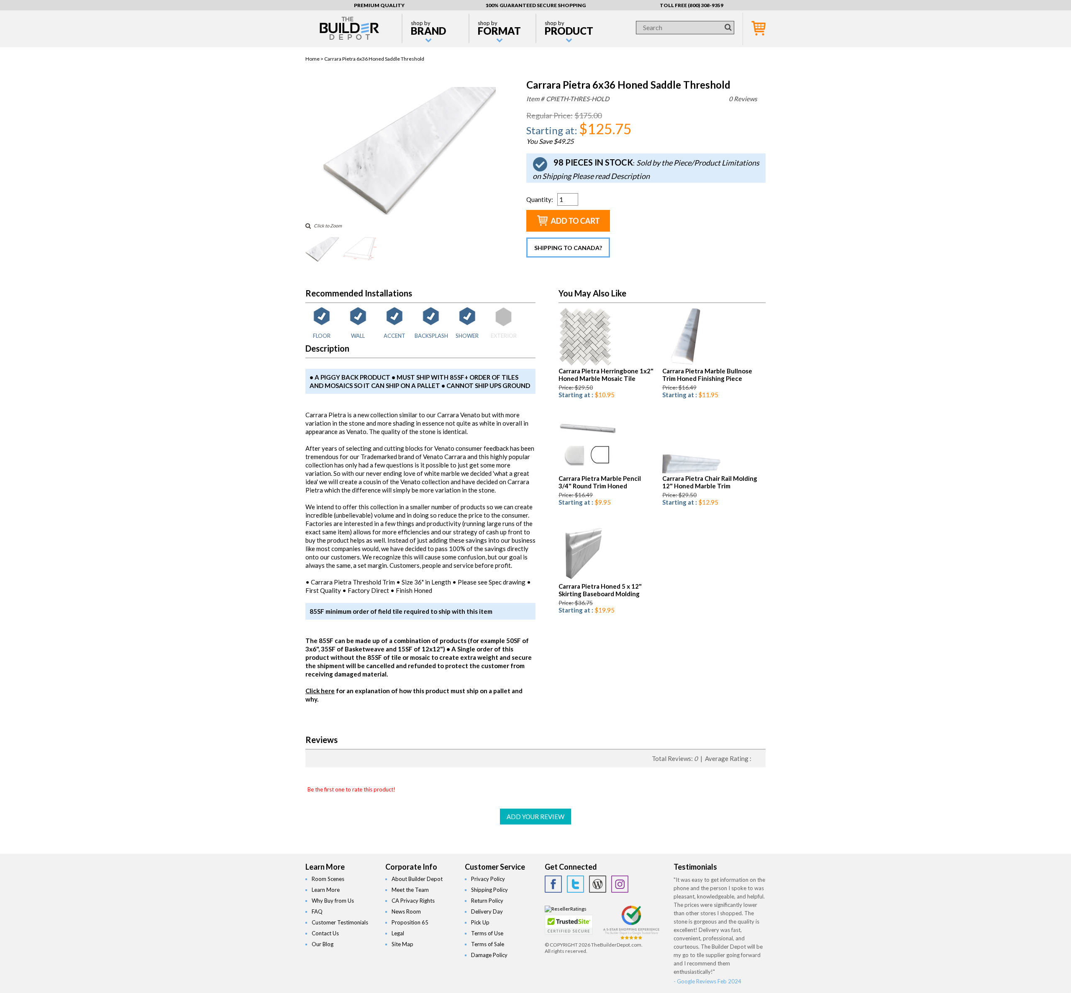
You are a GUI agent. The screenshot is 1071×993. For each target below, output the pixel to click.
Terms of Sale (487, 944)
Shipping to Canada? (568, 247)
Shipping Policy (489, 889)
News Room (406, 911)
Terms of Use (487, 933)
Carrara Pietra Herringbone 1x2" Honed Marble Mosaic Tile (606, 374)
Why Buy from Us (333, 900)
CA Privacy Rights (413, 900)
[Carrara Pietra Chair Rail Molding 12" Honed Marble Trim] (691, 471)
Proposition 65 (410, 922)
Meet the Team (410, 889)
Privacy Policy (488, 879)
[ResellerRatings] (566, 909)
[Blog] (597, 884)
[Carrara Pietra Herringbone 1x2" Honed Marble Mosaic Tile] (585, 364)
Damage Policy (489, 955)
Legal (398, 933)
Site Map (402, 944)
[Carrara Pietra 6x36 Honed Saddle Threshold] (409, 213)
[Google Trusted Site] (631, 938)
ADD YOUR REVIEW (535, 816)
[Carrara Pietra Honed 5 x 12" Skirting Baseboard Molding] (582, 579)
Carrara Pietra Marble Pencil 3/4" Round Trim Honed (600, 482)
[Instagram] (619, 884)
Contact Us (325, 933)
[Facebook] (553, 884)
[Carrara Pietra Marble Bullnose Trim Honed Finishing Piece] (682, 364)
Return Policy (487, 900)
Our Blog (322, 944)
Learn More (326, 889)
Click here (320, 690)
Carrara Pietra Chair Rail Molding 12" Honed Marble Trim (709, 482)
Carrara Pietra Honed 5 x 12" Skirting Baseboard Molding (600, 589)
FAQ (317, 911)
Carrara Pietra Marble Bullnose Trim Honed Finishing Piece (707, 374)
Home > (314, 59)
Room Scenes (328, 879)
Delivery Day (487, 911)
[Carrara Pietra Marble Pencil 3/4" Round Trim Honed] (588, 471)
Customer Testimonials (340, 922)
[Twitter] (575, 884)
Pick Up (480, 922)
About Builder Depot (417, 879)
